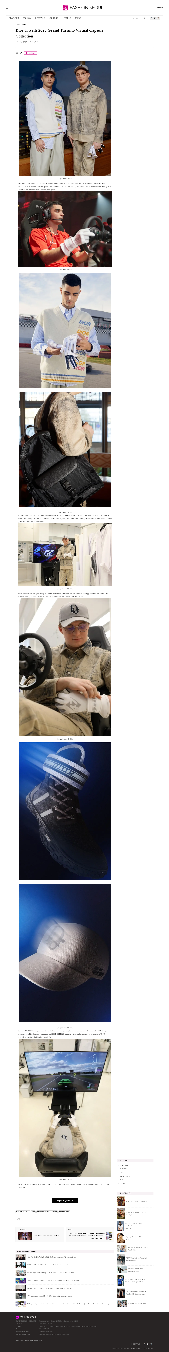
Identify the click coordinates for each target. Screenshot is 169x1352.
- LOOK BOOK (124, 1176)
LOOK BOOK (54, 18)
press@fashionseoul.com (46, 1331)
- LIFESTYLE (124, 1172)
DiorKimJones (64, 1212)
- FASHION (123, 1169)
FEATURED (14, 18)
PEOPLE (67, 18)
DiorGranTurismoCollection (47, 1212)
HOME (18, 24)
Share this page (31, 53)
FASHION (27, 18)
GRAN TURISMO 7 (22, 1212)
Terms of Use (19, 1340)
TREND (78, 18)
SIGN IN (160, 8)
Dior (33, 1212)
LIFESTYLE (40, 18)
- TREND (122, 1183)
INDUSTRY (26, 24)
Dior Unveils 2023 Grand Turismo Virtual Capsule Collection (59, 33)
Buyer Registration (65, 1201)
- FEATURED (124, 1165)
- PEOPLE (122, 1180)
